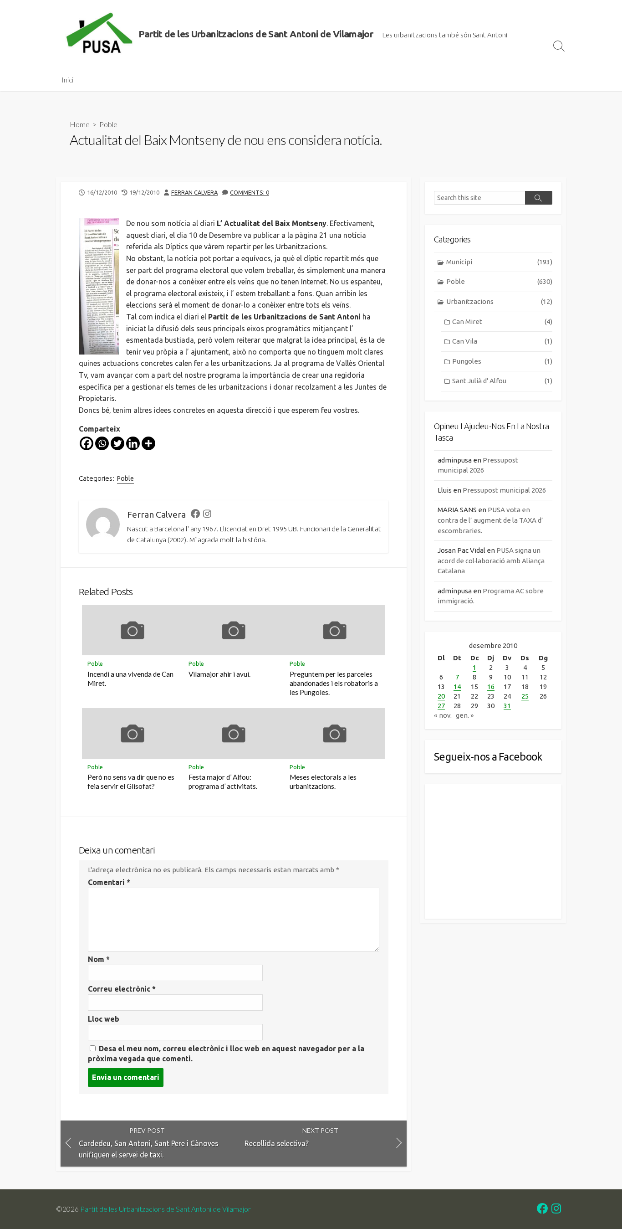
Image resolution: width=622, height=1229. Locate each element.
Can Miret (502, 321)
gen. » (465, 715)
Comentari (109, 882)
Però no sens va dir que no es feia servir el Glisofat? (130, 781)
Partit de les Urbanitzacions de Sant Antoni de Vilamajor (165, 1209)
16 (491, 686)
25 (525, 696)
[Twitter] (117, 443)
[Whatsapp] (102, 443)
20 (441, 696)
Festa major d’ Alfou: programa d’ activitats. (223, 781)
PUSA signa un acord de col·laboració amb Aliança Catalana (491, 560)
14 (457, 686)
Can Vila (502, 341)
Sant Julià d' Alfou (502, 381)
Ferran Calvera (194, 192)
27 (441, 706)
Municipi (499, 262)
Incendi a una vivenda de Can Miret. (130, 678)
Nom (99, 959)
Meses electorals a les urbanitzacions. (323, 781)
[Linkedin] (133, 443)
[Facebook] (86, 443)
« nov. (443, 715)
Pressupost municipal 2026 (504, 490)
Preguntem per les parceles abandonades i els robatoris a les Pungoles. (334, 683)
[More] (148, 443)
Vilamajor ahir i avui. (219, 674)
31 (507, 706)
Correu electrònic (122, 989)
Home (80, 124)
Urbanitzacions (499, 301)
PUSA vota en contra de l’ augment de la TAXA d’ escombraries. (490, 520)
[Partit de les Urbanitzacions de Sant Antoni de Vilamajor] (99, 34)
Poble (108, 124)
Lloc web (103, 1019)
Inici (67, 80)
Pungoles (502, 361)
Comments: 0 (249, 192)
